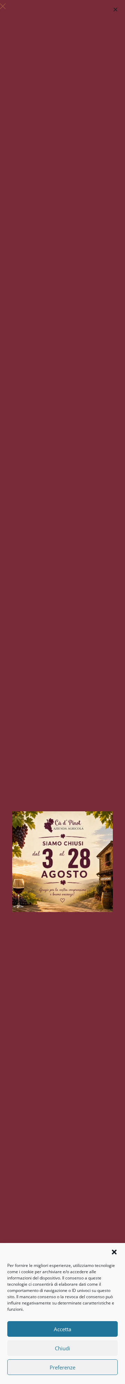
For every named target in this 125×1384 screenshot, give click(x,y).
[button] (114, 1252)
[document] (62, 692)
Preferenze (62, 1367)
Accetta (62, 1329)
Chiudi (62, 1348)
